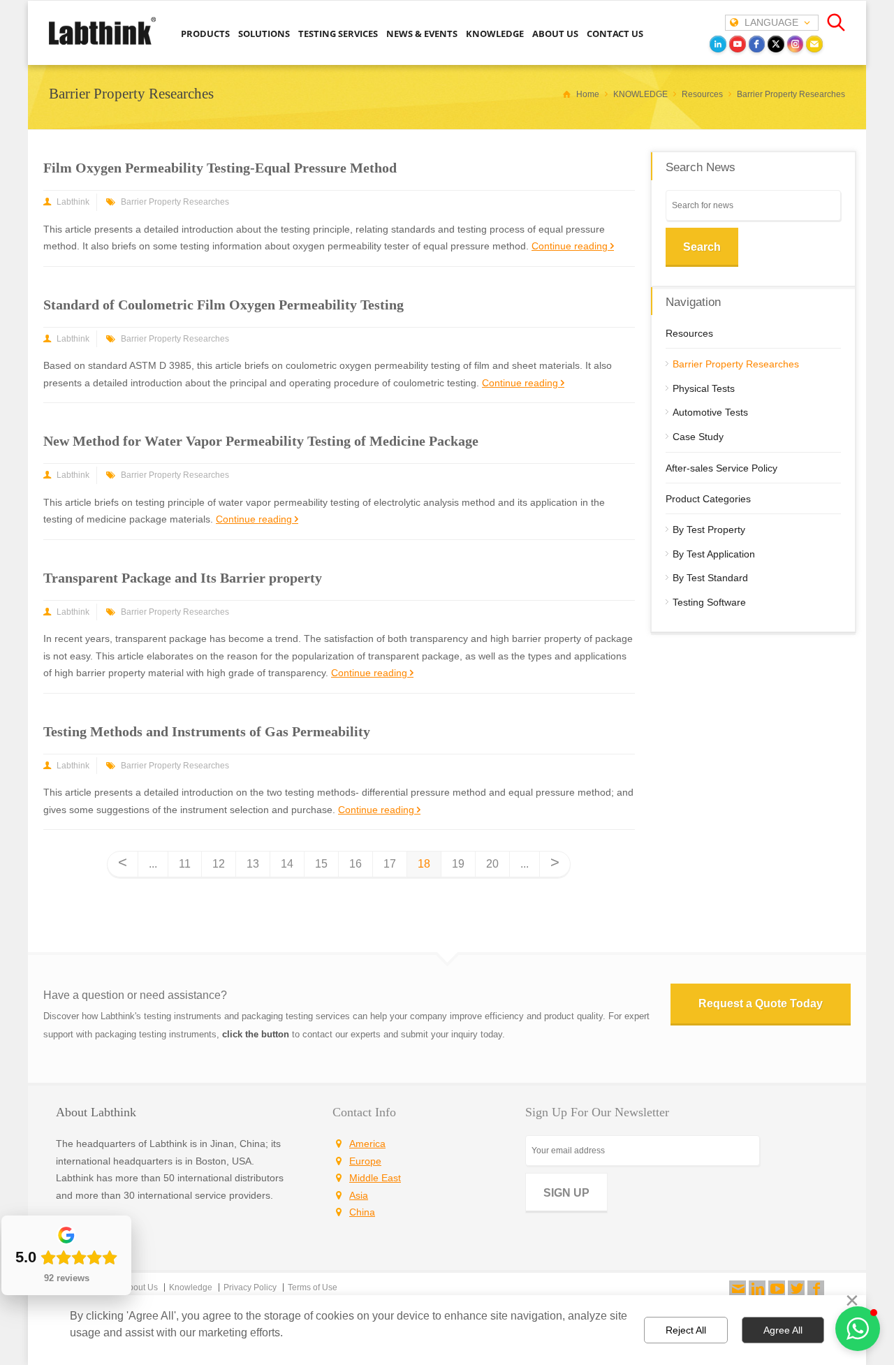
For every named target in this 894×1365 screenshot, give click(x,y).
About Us (140, 1287)
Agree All (783, 1330)
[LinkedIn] (718, 44)
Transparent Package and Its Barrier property (182, 577)
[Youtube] (776, 1288)
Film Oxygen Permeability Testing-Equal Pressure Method (220, 167)
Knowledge (190, 1287)
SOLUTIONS (264, 33)
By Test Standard (710, 577)
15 (321, 864)
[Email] (814, 44)
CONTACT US (615, 33)
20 (492, 864)
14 (287, 864)
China (362, 1212)
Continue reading (570, 245)
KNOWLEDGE (495, 33)
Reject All (686, 1330)
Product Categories (708, 498)
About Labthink (96, 1112)
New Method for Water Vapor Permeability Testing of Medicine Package (260, 440)
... (153, 864)
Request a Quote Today (760, 1003)
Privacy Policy (250, 1287)
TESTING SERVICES (338, 33)
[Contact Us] (737, 1288)
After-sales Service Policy (721, 468)
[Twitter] (796, 1288)
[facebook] (757, 44)
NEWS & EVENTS (421, 33)
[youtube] (737, 44)
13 (253, 864)
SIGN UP (566, 1193)
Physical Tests (704, 388)
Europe (365, 1161)
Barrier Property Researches (175, 202)
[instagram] (795, 44)
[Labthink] (102, 43)
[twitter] (776, 44)
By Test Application (714, 554)
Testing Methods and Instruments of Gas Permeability (206, 731)
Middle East (375, 1177)
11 (185, 864)
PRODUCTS (205, 33)
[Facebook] (815, 1288)
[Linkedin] (757, 1288)
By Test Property (709, 529)
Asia (358, 1195)
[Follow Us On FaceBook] (815, 1288)
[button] (857, 1328)
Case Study (698, 436)
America (367, 1143)
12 (218, 864)
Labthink (73, 202)
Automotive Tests (710, 412)
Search (702, 247)
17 (389, 864)
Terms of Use (312, 1287)
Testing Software (709, 602)
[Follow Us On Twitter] (796, 1288)
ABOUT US (555, 33)
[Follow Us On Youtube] (776, 1288)
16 (355, 864)
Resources (689, 333)
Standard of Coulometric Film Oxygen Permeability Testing (223, 304)
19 (458, 864)
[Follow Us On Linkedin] (757, 1288)
